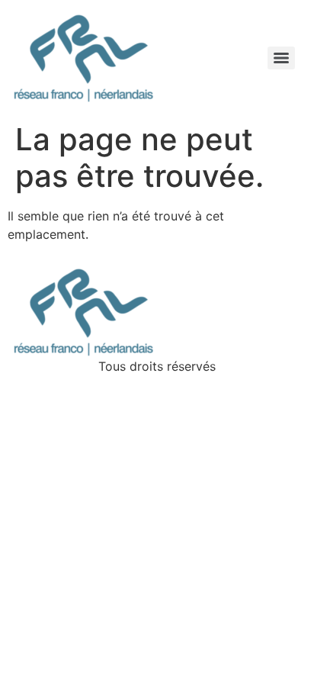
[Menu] (281, 58)
